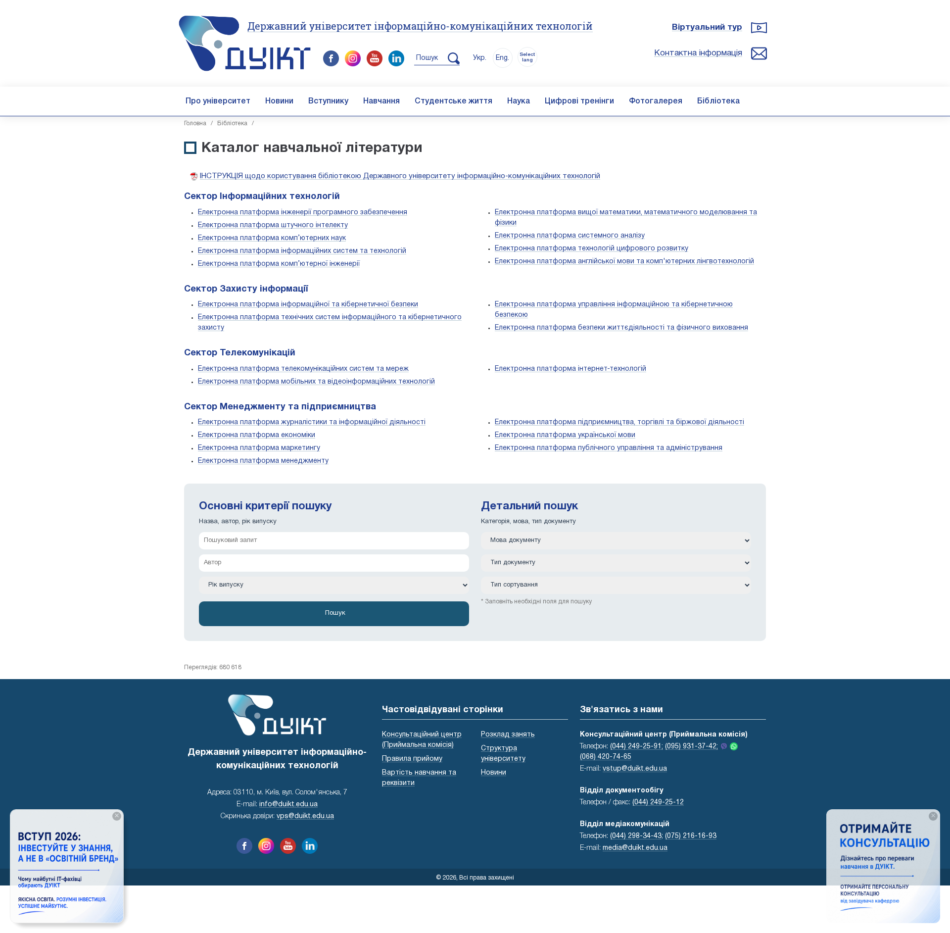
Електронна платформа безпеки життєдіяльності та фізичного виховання (621, 328)
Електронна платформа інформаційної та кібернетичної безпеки (308, 304)
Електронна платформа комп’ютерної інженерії (279, 264)
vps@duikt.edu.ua (305, 816)
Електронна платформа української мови (565, 435)
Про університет (218, 101)
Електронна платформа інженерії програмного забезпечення (302, 212)
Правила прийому (412, 759)
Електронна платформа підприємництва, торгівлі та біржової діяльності (619, 422)
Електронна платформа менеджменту (263, 461)
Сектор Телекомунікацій (239, 353)
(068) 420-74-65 (605, 757)
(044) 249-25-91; (636, 746)
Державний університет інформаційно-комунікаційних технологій (420, 25)
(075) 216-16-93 (690, 836)
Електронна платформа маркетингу (259, 448)
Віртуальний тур (707, 27)
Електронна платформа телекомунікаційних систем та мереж (303, 369)
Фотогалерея (655, 101)
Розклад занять (508, 735)
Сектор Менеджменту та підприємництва (280, 407)
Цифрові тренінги (579, 101)
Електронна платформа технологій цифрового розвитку (591, 249)
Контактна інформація (698, 53)
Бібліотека (718, 101)
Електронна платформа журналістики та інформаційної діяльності (312, 422)
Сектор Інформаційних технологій (262, 197)
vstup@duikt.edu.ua (635, 769)
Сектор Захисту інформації (246, 289)
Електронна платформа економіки (256, 435)
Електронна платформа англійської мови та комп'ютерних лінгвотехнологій (624, 261)
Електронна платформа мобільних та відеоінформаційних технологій (316, 382)
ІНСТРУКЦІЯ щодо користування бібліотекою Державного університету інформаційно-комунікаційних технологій (400, 176)
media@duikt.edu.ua (635, 848)
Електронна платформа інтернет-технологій (570, 369)
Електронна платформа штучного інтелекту (273, 225)
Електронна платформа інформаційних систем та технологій (302, 251)
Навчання (381, 101)
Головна (195, 123)
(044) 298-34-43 (636, 836)
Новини (279, 101)
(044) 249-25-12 (658, 802)
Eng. (502, 58)
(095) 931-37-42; (691, 746)
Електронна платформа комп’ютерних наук (272, 238)
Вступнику (328, 101)
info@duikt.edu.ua (288, 804)
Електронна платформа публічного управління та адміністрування (608, 448)
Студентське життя (453, 101)
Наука (518, 101)
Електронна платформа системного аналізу (570, 236)
